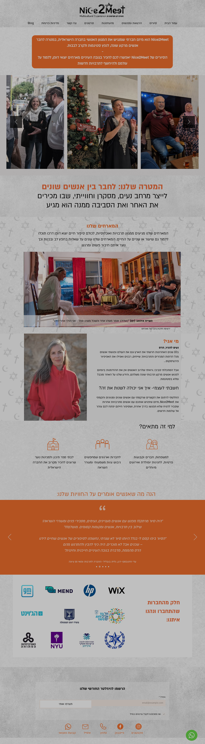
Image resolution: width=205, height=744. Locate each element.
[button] (164, 322)
